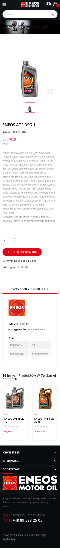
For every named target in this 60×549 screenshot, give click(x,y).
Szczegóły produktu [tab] (30, 289)
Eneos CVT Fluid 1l (14, 420)
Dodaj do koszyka (24, 252)
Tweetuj (22, 267)
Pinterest (26, 267)
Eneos (7, 415)
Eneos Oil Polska (25, 534)
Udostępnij (18, 267)
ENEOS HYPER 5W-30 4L (44, 420)
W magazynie (17, 329)
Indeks (12, 324)
